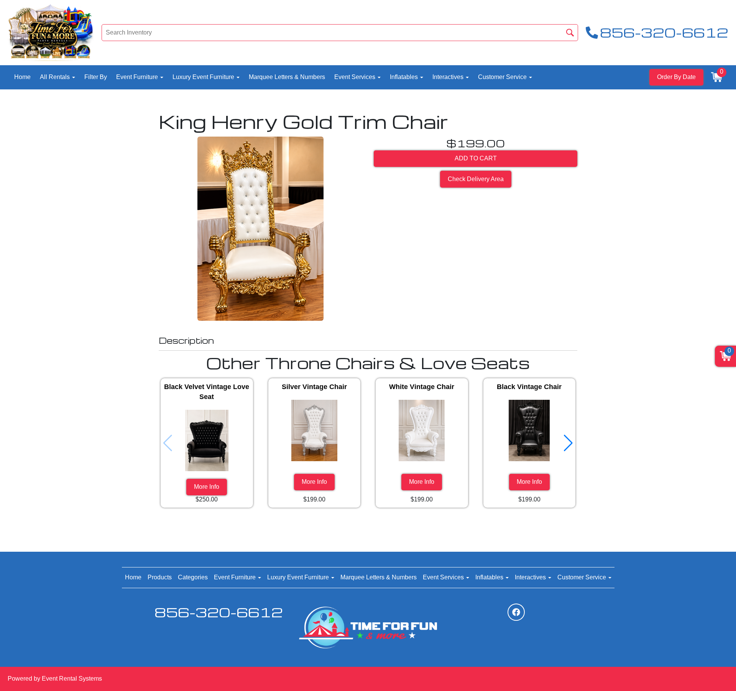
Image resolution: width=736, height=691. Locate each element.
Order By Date (676, 77)
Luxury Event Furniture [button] (204, 77)
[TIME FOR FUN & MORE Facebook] (516, 612)
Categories (193, 577)
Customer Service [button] (503, 77)
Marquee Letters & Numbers (287, 77)
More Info (206, 486)
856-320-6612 (218, 612)
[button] (568, 443)
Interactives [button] (448, 77)
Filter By (95, 77)
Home (22, 77)
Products (160, 577)
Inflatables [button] (404, 77)
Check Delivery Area (476, 179)
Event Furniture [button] (137, 77)
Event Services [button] (355, 77)
